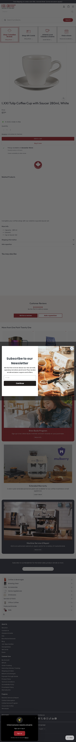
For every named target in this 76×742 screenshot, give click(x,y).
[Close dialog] (71, 348)
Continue (20, 383)
